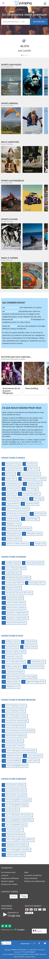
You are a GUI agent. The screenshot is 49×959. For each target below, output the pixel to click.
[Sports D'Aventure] (23, 3)
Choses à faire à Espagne (13, 557)
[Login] (45, 3)
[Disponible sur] (12, 918)
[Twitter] (45, 944)
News (26, 872)
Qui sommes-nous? (8, 872)
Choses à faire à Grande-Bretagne (18, 700)
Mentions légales (7, 881)
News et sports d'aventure (33, 444)
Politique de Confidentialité (34, 881)
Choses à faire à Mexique (13, 779)
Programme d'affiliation (10, 878)
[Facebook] (39, 944)
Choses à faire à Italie (12, 636)
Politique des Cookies (9, 884)
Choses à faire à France (13, 458)
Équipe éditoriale (30, 878)
